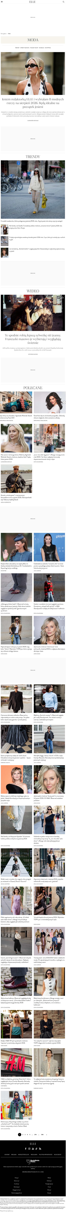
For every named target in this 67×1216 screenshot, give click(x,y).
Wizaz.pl (49, 1190)
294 (35, 1135)
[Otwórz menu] (2, 2)
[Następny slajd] (64, 402)
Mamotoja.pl (16, 1187)
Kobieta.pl (49, 1181)
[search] (63, 1)
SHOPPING (48, 48)
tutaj (12, 1210)
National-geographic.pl (16, 1193)
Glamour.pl (16, 1181)
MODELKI (41, 48)
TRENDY (17, 48)
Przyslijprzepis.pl (49, 1184)
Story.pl (49, 1193)
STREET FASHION (24, 48)
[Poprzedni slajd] (1, 402)
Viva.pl (49, 1187)
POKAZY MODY (34, 48)
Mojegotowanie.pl (17, 1190)
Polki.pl (49, 1178)
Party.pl (16, 1178)
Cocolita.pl (16, 1184)
